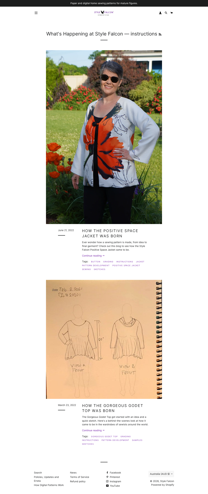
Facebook (115, 472)
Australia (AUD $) (160, 474)
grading (108, 261)
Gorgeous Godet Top (104, 436)
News (73, 472)
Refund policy (77, 481)
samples (137, 440)
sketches (100, 269)
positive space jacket (126, 265)
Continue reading (92, 255)
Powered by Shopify (162, 484)
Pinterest (114, 477)
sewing (86, 269)
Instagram (115, 481)
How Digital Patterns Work (49, 485)
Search (38, 472)
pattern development (96, 265)
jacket (140, 261)
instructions (124, 261)
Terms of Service (79, 477)
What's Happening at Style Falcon (84, 34)
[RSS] (160, 34)
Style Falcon (167, 481)
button (95, 261)
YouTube (114, 485)
